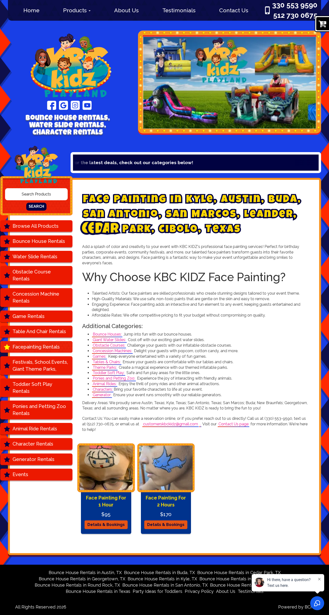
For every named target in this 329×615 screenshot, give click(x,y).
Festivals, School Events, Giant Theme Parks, (40, 365)
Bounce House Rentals (39, 241)
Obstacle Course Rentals (32, 275)
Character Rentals (33, 444)
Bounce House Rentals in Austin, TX (85, 572)
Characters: (103, 389)
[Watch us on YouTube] (87, 105)
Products (75, 10)
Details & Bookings (106, 524)
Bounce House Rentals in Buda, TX (159, 572)
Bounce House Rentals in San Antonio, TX (165, 585)
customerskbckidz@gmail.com (170, 424)
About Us (126, 10)
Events (20, 474)
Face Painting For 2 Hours (166, 501)
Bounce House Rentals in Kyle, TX (162, 578)
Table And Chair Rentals (39, 331)
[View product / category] (229, 82)
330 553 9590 (294, 5)
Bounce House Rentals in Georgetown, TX (82, 578)
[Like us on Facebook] (51, 105)
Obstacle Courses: (109, 345)
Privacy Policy (199, 591)
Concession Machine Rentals (36, 297)
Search (36, 206)
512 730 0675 (295, 15)
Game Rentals (29, 316)
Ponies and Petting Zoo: (114, 378)
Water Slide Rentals (35, 256)
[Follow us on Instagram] (75, 105)
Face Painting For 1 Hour (106, 501)
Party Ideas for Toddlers (157, 591)
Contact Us (233, 10)
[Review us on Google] (63, 105)
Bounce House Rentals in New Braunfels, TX (244, 578)
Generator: (102, 395)
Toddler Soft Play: (109, 372)
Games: (99, 356)
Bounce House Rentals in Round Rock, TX (77, 585)
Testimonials (179, 10)
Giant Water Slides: (109, 339)
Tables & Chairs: (107, 362)
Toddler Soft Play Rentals (32, 387)
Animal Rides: (105, 384)
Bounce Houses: (107, 334)
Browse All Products (36, 226)
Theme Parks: (105, 367)
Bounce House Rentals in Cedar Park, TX (239, 572)
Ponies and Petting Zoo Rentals (39, 409)
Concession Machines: (112, 351)
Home (31, 10)
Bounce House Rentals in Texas (98, 591)
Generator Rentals (33, 459)
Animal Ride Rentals (35, 429)
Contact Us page (233, 424)
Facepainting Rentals (36, 347)
